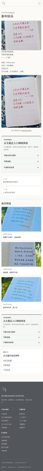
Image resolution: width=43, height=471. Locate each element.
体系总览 (22, 414)
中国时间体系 (21, 167)
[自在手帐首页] (3, 3)
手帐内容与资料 (21, 155)
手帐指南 (21, 161)
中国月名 (22, 427)
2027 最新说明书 (6, 417)
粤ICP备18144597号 (20, 462)
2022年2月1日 (26, 130)
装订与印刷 (4, 447)
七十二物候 (22, 421)
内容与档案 (7, 360)
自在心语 (12, 12)
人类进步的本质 (9, 191)
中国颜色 (22, 424)
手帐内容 (4, 451)
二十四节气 (22, 417)
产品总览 (6, 370)
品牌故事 (4, 440)
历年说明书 (4, 421)
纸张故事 (4, 444)
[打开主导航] (39, 3)
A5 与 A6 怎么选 (6, 424)
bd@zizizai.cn (12, 467)
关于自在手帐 (5, 437)
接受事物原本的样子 (10, 180)
